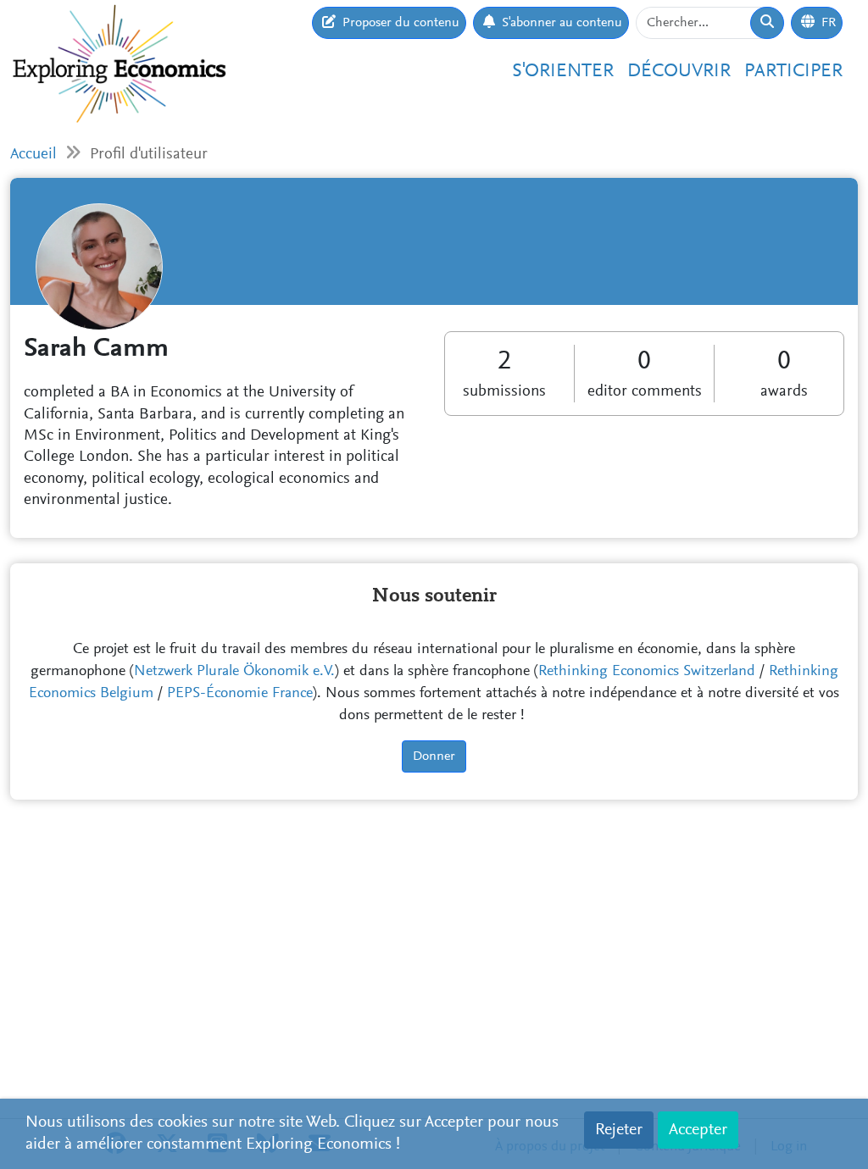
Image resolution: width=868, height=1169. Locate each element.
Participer (793, 71)
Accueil (33, 155)
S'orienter (563, 71)
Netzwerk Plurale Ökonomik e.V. (234, 671)
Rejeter (619, 1130)
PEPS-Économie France (240, 693)
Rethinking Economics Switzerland (646, 671)
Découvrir (679, 71)
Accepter (698, 1130)
